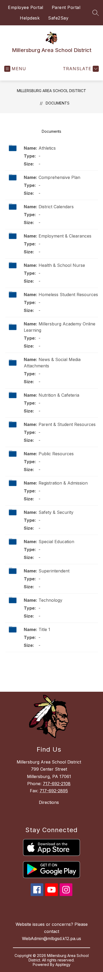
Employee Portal (25, 7)
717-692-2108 (57, 783)
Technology (50, 600)
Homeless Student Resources (68, 294)
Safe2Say (58, 18)
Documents (57, 103)
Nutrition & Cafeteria (59, 395)
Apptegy (63, 964)
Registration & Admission (63, 483)
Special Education (56, 541)
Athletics (47, 148)
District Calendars (56, 206)
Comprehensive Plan (59, 177)
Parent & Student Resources (67, 424)
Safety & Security (56, 512)
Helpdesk (30, 18)
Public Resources (56, 453)
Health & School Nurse (62, 265)
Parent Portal (66, 7)
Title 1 (44, 629)
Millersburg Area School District (51, 90)
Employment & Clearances (65, 236)
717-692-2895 (54, 790)
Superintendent (54, 570)
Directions (49, 802)
